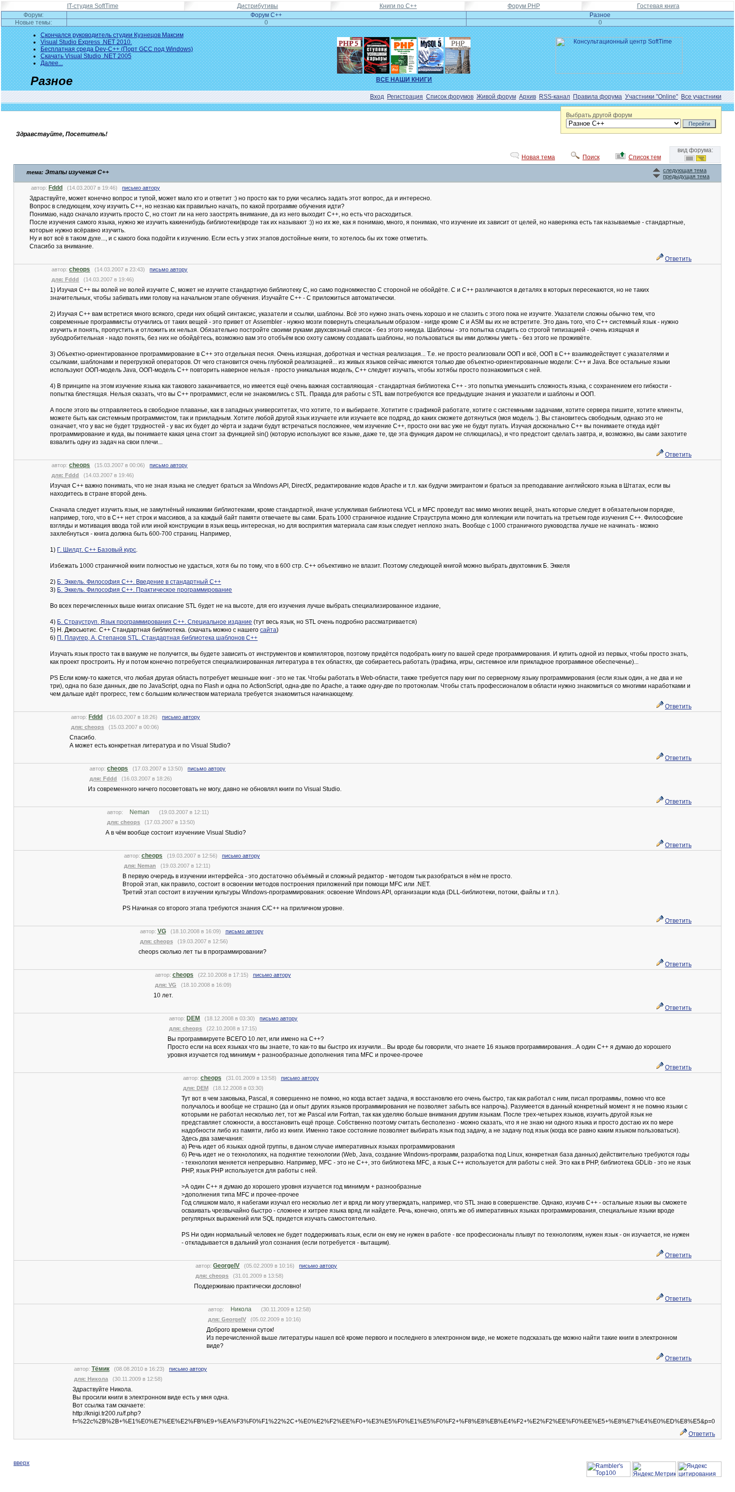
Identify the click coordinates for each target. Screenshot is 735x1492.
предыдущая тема (686, 176)
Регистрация (405, 96)
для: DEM (195, 1088)
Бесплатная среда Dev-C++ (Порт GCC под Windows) (116, 49)
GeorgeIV (226, 1265)
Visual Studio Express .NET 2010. (86, 42)
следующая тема (684, 170)
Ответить (678, 258)
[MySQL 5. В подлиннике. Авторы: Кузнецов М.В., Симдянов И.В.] (431, 53)
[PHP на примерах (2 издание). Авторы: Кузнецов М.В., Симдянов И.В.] (457, 53)
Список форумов (450, 96)
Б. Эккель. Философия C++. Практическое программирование (144, 589)
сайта (268, 629)
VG (162, 931)
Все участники (701, 96)
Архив (527, 96)
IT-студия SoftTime (92, 6)
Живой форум (496, 96)
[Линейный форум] (689, 159)
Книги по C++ (398, 6)
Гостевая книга (658, 6)
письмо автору (141, 188)
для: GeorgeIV (227, 1319)
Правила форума (597, 96)
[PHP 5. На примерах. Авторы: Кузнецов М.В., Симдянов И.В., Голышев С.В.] (349, 53)
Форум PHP (524, 6)
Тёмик (101, 1368)
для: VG (165, 985)
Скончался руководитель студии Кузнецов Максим (112, 35)
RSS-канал (554, 96)
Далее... (51, 63)
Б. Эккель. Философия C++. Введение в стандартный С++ (139, 581)
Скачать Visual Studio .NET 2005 (86, 56)
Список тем (644, 157)
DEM (193, 1018)
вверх (22, 1462)
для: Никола (91, 1379)
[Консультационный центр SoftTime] (619, 71)
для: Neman (140, 866)
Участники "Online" (651, 96)
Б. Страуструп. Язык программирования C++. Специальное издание (154, 621)
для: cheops (87, 727)
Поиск (591, 157)
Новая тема (538, 157)
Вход (377, 96)
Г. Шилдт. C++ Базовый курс (96, 549)
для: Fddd (65, 279)
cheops (79, 269)
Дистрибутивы (257, 6)
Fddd (55, 187)
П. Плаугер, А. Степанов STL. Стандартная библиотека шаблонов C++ (157, 637)
